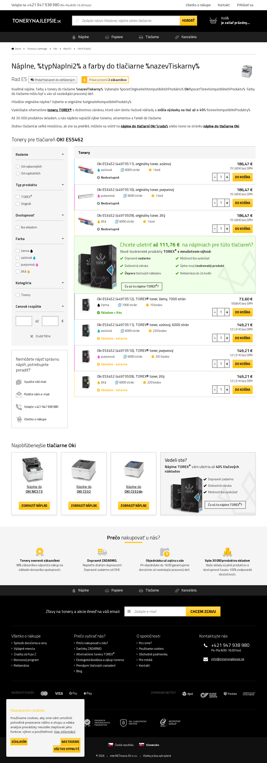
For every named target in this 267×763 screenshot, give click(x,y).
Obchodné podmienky (153, 654)
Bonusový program (26, 660)
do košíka (242, 177)
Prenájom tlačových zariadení (95, 665)
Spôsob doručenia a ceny (30, 643)
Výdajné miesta (24, 648)
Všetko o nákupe (35, 419)
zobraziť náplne (34, 505)
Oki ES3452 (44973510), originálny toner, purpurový (135, 189)
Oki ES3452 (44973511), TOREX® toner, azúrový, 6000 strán (143, 324)
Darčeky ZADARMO (89, 648)
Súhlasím (18, 741)
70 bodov (156, 304)
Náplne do (34, 489)
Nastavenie (70, 741)
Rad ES (67, 49)
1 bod (156, 169)
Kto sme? (145, 643)
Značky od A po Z (25, 654)
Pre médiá (145, 660)
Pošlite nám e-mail (36, 394)
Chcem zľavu (203, 611)
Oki (55, 49)
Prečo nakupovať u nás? (92, 643)
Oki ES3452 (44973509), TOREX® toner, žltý (131, 376)
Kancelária (189, 37)
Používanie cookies (151, 648)
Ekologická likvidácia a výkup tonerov (100, 660)
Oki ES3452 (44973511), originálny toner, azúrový (134, 164)
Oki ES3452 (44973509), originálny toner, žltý (131, 215)
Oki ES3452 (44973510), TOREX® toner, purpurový (135, 350)
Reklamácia (21, 665)
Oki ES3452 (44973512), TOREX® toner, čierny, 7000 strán (141, 299)
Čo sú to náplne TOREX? (142, 286)
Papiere (117, 37)
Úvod (18, 49)
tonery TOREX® (59, 110)
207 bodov (162, 356)
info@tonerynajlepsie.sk (227, 659)
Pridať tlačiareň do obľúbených (55, 79)
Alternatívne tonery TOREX (95, 654)
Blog (79, 671)
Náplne (83, 37)
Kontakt (144, 665)
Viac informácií (64, 731)
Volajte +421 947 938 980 (41, 406)
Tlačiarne (152, 37)
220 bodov (160, 330)
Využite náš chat (35, 381)
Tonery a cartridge (37, 49)
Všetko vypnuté (66, 749)
